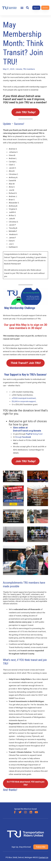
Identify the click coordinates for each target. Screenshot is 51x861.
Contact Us (43, 857)
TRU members (29, 69)
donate (19, 69)
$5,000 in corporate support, (24, 401)
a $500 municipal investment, (24, 398)
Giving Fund (34, 434)
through (23, 437)
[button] (22, 7)
